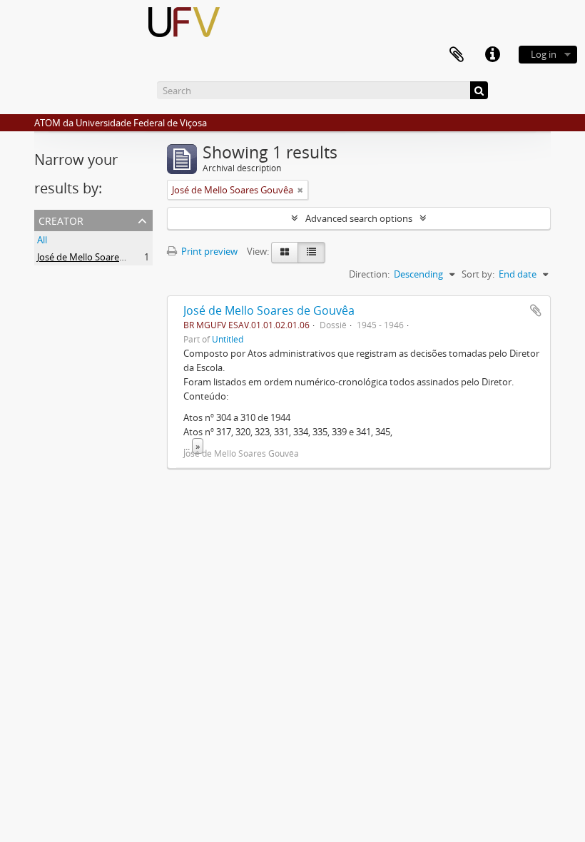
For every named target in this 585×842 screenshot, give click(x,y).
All (42, 239)
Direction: (369, 274)
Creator (61, 219)
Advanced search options (358, 218)
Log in (543, 54)
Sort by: (478, 274)
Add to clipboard (536, 310)
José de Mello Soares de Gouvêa (269, 310)
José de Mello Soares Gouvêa (97, 256)
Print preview (208, 251)
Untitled (227, 339)
